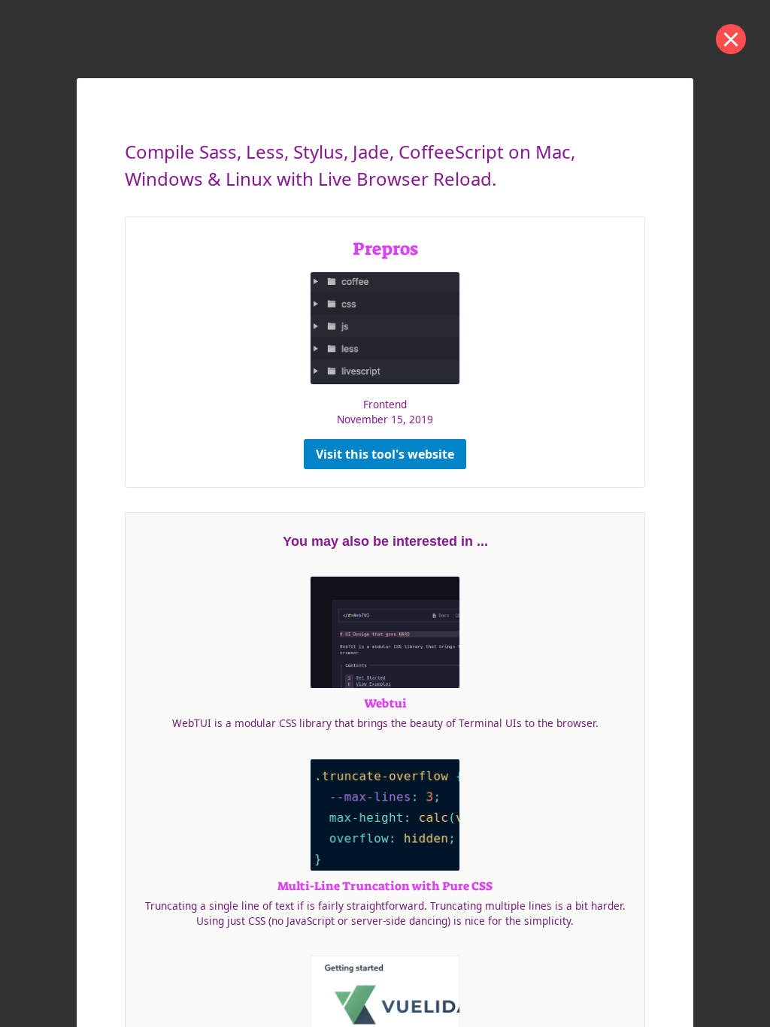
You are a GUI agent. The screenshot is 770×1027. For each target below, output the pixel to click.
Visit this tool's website (385, 454)
